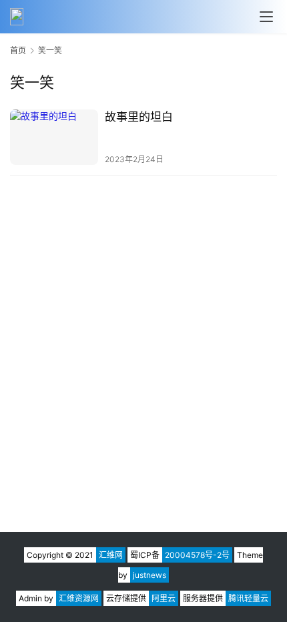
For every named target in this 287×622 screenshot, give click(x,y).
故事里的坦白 (139, 116)
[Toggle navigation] (266, 17)
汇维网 (111, 555)
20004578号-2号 (197, 555)
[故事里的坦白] (54, 137)
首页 (18, 50)
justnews (149, 575)
